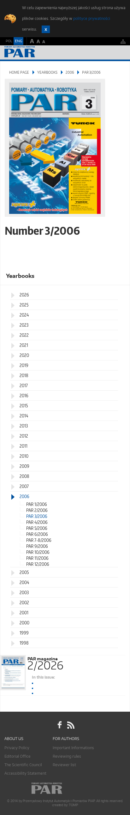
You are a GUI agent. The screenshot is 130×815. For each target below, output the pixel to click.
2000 (24, 622)
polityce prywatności (91, 18)
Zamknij (46, 29)
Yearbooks (47, 72)
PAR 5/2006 (36, 528)
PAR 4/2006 (37, 522)
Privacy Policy (16, 747)
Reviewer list (64, 764)
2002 (24, 602)
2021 (24, 345)
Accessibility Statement (25, 773)
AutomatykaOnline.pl (38, 52)
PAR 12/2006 (37, 564)
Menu (119, 52)
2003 (24, 592)
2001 (24, 612)
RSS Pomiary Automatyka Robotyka (70, 725)
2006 (70, 72)
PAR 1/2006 (36, 504)
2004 (24, 582)
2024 (24, 315)
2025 (24, 304)
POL (9, 41)
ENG (18, 41)
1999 (24, 632)
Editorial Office (17, 756)
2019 (24, 365)
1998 (24, 643)
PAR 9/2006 (37, 546)
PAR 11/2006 (37, 558)
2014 (24, 415)
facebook (59, 725)
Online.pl (65, 788)
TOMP (73, 805)
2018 (24, 375)
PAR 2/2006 (37, 510)
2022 (24, 335)
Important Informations (73, 747)
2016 (24, 395)
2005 (24, 572)
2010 (24, 456)
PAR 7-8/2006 (38, 540)
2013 (24, 425)
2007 (24, 486)
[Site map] (123, 41)
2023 (24, 325)
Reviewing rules (67, 756)
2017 (24, 385)
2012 (24, 436)
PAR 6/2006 (37, 534)
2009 (24, 466)
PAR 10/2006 (38, 552)
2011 (23, 446)
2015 (24, 405)
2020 (24, 355)
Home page (19, 72)
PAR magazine (45, 662)
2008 (24, 476)
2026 (24, 294)
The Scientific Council (23, 764)
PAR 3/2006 (36, 516)
